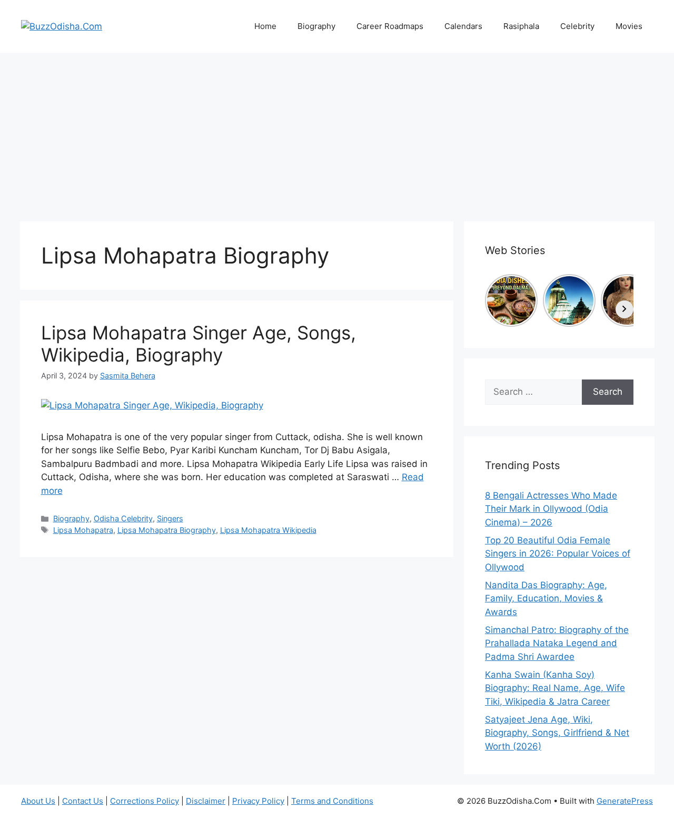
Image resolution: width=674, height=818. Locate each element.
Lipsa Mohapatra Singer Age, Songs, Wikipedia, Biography (198, 344)
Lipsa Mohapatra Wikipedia (268, 529)
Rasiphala (521, 26)
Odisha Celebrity (123, 518)
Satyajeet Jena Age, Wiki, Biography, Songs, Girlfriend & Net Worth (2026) (557, 733)
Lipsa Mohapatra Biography (166, 529)
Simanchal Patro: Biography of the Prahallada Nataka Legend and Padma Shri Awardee (557, 643)
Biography (316, 26)
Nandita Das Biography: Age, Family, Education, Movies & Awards (546, 598)
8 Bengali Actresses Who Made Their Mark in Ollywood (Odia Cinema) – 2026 (551, 509)
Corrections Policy (144, 801)
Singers (170, 518)
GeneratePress (625, 801)
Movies (629, 26)
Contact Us (82, 801)
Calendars (463, 26)
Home (265, 26)
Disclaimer (205, 801)
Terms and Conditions (332, 801)
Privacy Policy (258, 801)
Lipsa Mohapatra (83, 529)
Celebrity (577, 26)
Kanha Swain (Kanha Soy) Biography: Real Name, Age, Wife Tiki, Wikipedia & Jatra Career (555, 688)
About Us (38, 801)
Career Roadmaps (389, 26)
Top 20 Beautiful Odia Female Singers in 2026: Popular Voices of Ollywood (557, 553)
